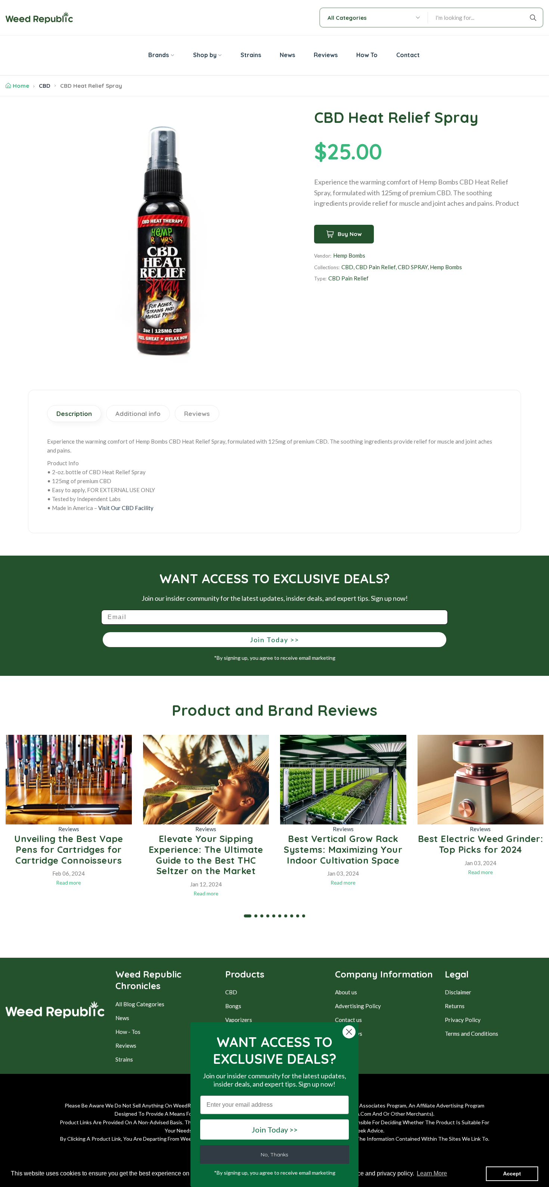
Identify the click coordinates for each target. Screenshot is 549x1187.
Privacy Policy (463, 1019)
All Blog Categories (139, 1004)
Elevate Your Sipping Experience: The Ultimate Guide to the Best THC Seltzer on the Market (206, 854)
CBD (44, 85)
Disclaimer (458, 992)
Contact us (348, 1019)
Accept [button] (512, 1174)
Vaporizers (238, 1019)
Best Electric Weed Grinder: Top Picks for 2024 (480, 844)
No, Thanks (274, 1154)
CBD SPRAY (413, 267)
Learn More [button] (432, 1173)
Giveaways (348, 1033)
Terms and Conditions (471, 1033)
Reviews (68, 829)
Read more (68, 882)
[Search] (534, 17)
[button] (247, 915)
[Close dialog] (349, 1031)
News (122, 1017)
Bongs (233, 1006)
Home (21, 85)
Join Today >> (274, 640)
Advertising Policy (358, 1006)
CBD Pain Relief (376, 267)
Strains (124, 1059)
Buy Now (350, 233)
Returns (455, 1006)
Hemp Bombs (349, 255)
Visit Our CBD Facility (125, 507)
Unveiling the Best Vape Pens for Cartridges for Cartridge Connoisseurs (68, 849)
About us (346, 992)
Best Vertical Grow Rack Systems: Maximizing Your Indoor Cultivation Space (343, 849)
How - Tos (127, 1031)
